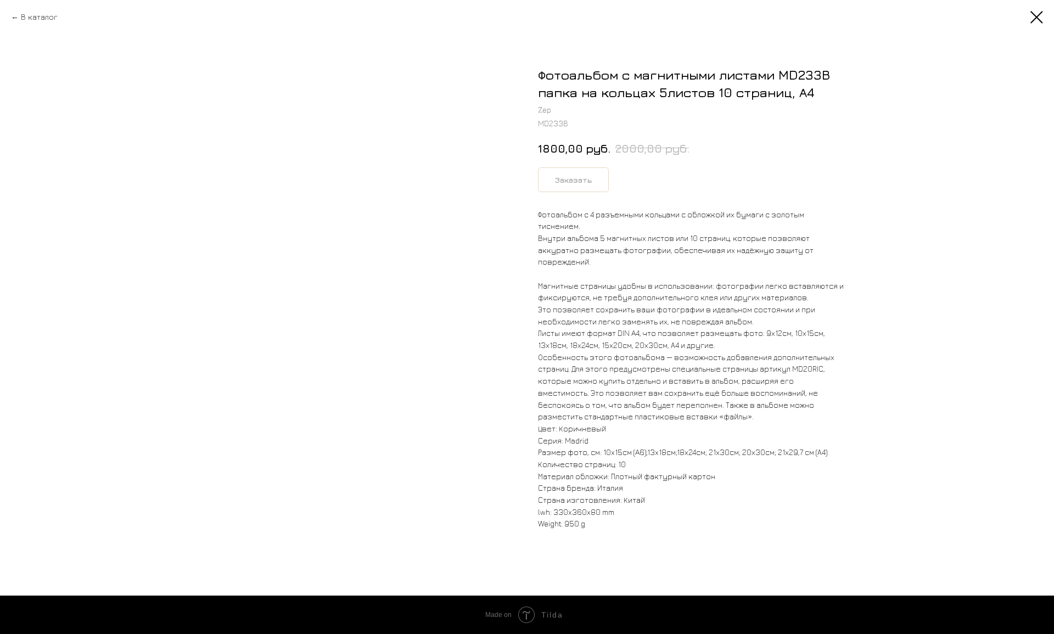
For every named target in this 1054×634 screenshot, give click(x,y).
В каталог (39, 16)
